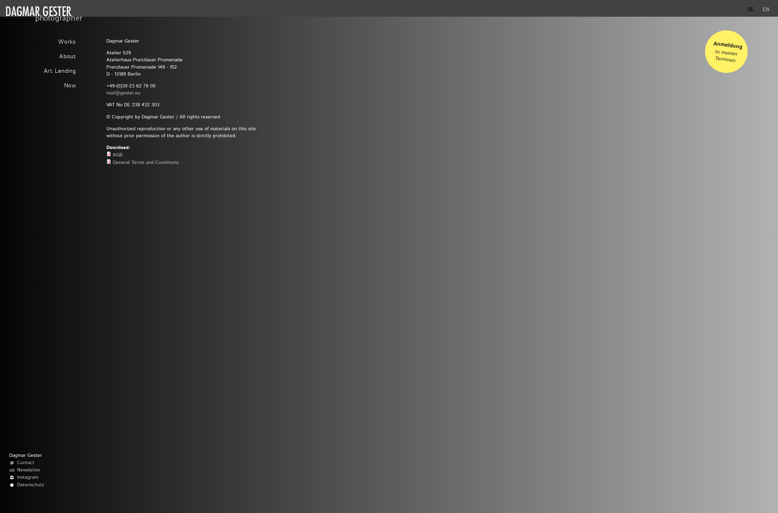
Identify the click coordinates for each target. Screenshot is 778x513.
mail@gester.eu (123, 93)
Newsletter (29, 470)
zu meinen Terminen (727, 52)
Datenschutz (30, 485)
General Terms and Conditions (146, 162)
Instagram (27, 477)
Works (67, 42)
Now (70, 86)
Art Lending (60, 71)
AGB (118, 155)
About (67, 57)
